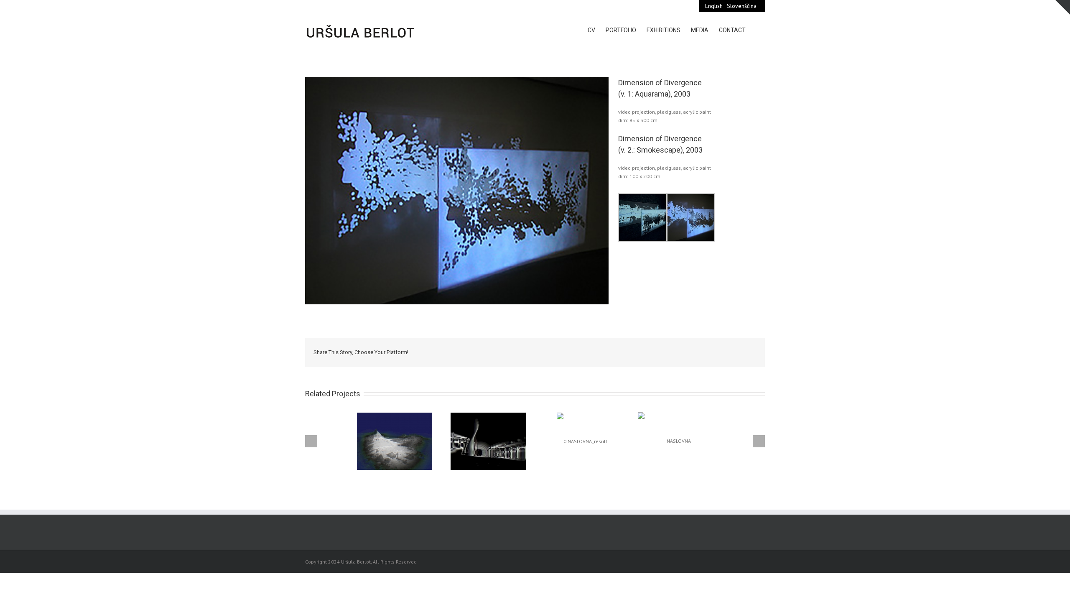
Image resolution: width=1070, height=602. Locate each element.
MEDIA (699, 30)
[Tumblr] (678, 352)
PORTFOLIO (621, 30)
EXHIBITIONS (663, 30)
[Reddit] (718, 352)
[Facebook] (638, 352)
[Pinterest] (665, 352)
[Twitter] (652, 352)
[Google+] (692, 352)
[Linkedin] (705, 352)
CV (591, 30)
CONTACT (732, 30)
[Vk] (732, 352)
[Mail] (745, 352)
